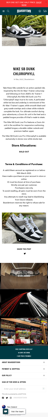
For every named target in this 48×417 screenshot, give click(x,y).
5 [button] (28, 240)
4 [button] (26, 240)
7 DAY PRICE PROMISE (24, 356)
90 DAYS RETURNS (24, 352)
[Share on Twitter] (25, 253)
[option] (24, 228)
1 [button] (19, 240)
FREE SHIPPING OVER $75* (24, 349)
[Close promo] (46, 2)
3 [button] (24, 240)
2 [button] (21, 240)
